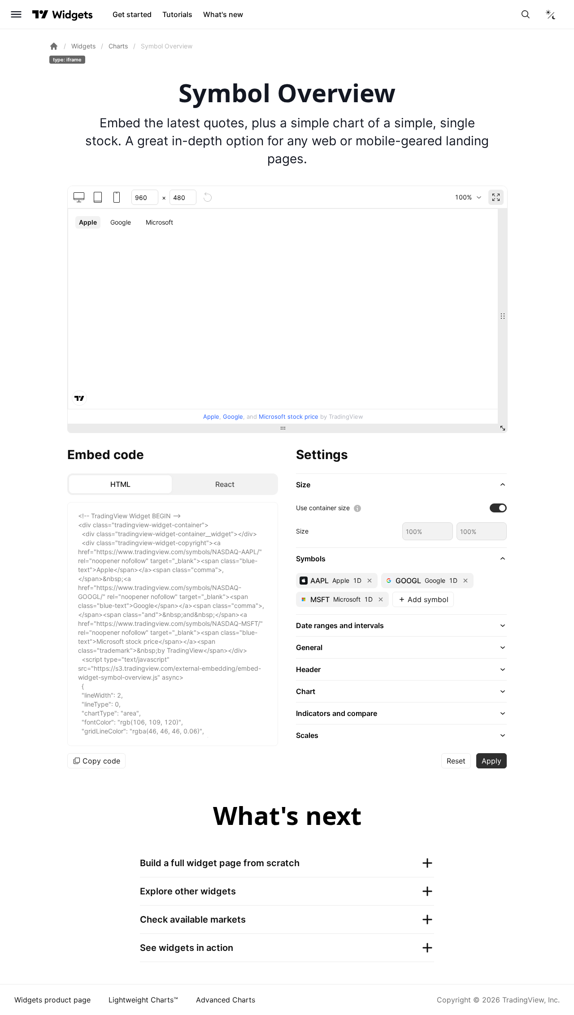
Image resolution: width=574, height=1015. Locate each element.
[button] (401, 484)
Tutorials (177, 14)
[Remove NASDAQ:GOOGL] (465, 580)
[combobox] (468, 197)
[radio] (120, 484)
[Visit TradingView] (40, 14)
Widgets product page (52, 999)
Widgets (83, 46)
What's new (223, 14)
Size (302, 531)
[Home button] (72, 14)
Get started (132, 14)
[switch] (498, 507)
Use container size (323, 508)
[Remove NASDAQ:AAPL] (369, 580)
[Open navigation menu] (16, 14)
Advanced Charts (225, 999)
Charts (118, 46)
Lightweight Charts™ (143, 999)
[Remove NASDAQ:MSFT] (380, 599)
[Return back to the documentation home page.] (53, 46)
